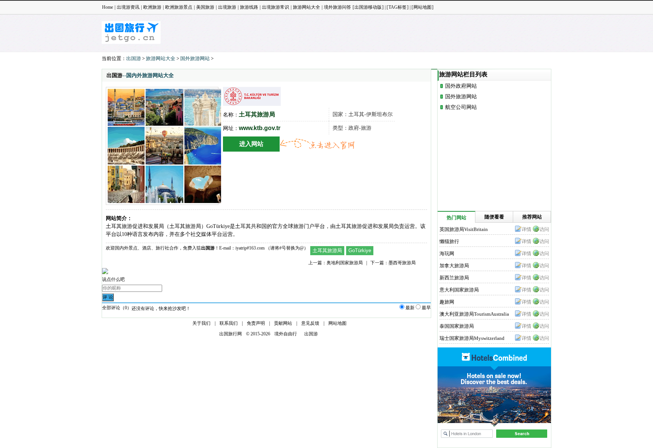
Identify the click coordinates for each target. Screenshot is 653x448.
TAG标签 (397, 7)
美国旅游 (205, 7)
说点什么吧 (113, 279)
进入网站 (251, 144)
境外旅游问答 (337, 7)
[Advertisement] (413, 36)
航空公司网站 (461, 107)
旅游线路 (249, 7)
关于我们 (201, 323)
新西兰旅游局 (454, 278)
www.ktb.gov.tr (259, 128)
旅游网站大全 (306, 7)
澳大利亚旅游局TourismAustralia (474, 314)
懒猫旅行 (449, 241)
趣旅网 (446, 302)
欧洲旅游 (152, 7)
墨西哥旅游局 (402, 262)
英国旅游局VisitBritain (463, 229)
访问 (544, 229)
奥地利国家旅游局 (344, 262)
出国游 (133, 58)
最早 (426, 307)
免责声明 (256, 323)
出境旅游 (227, 7)
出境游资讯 (128, 7)
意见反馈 (310, 323)
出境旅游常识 (275, 7)
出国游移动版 (368, 7)
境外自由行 (285, 333)
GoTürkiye (359, 250)
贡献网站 (283, 323)
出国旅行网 (230, 333)
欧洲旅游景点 (178, 7)
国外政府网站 (461, 86)
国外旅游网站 (195, 58)
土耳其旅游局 (327, 250)
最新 (410, 307)
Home (107, 7)
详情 (526, 229)
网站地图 (422, 7)
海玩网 (446, 253)
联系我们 (229, 323)
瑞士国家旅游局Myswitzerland (471, 338)
